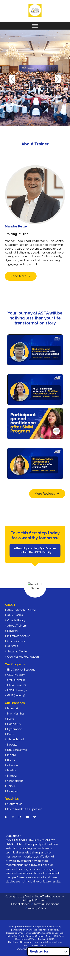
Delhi (10, 734)
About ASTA (15, 615)
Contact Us (14, 804)
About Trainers (17, 625)
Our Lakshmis (16, 641)
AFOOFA (12, 646)
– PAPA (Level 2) (15, 685)
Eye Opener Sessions (21, 669)
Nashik (11, 770)
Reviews (12, 630)
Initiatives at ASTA (18, 636)
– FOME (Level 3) (16, 690)
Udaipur (12, 791)
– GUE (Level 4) (15, 695)
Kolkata (12, 744)
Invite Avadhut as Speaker (24, 809)
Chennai (12, 765)
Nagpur (12, 775)
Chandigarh (15, 781)
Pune (10, 718)
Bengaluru (14, 724)
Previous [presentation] (12, 79)
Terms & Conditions (46, 904)
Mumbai (12, 708)
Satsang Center (17, 651)
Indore (11, 755)
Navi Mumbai (15, 713)
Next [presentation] (58, 79)
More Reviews (45, 493)
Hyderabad (14, 729)
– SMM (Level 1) (15, 680)
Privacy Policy (37, 908)
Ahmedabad (15, 739)
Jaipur (11, 786)
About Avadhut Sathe (21, 610)
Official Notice (20, 904)
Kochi (11, 760)
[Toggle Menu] (35, 26)
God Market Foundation (23, 656)
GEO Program (16, 674)
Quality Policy (16, 620)
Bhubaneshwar (17, 749)
